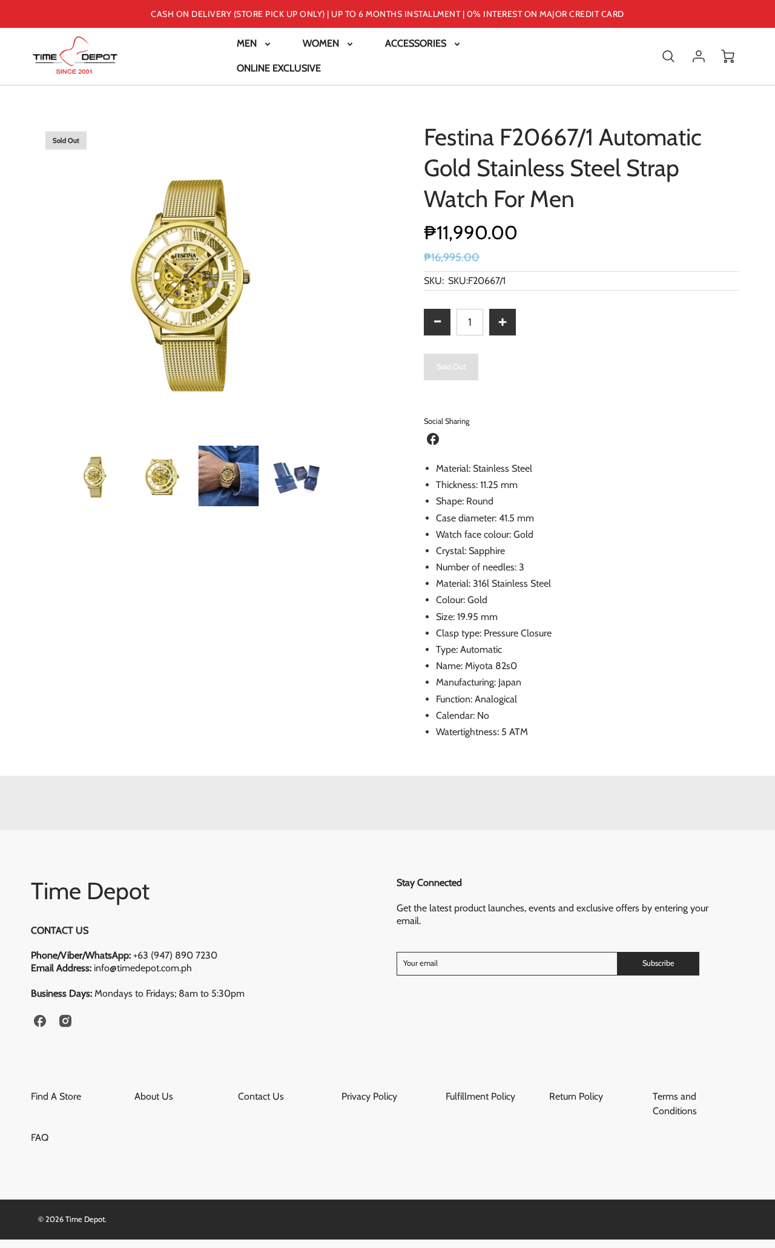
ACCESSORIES (415, 43)
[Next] (360, 279)
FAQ (39, 1137)
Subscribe (658, 963)
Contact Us (261, 1096)
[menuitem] (255, 44)
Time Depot (90, 890)
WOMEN (321, 43)
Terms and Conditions (675, 1104)
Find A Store (56, 1096)
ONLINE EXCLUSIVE (279, 68)
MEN (247, 43)
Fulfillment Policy (480, 1096)
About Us (153, 1096)
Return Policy (576, 1096)
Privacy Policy (369, 1096)
